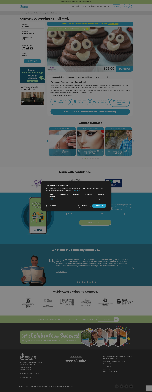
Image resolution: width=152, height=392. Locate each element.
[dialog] (76, 196)
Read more (77, 190)
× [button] (108, 183)
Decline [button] (84, 206)
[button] (51, 206)
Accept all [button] (99, 206)
